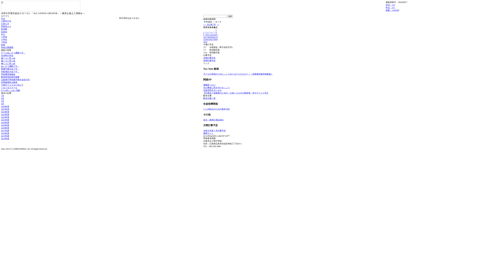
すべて (218, 22)
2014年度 (5, 139)
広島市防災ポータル (212, 90)
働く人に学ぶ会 (8, 58)
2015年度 (5, 136)
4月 (2, 104)
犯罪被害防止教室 (9, 82)
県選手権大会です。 (10, 69)
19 (210, 37)
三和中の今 (6, 21)
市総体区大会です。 (10, 72)
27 (212, 39)
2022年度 (5, 117)
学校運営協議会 (8, 74)
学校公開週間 (7, 47)
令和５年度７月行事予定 (214, 131)
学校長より (6, 26)
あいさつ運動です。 (10, 66)
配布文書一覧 (209, 98)
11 (208, 35)
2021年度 (5, 120)
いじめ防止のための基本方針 (216, 109)
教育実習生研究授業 (10, 77)
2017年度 (5, 131)
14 (215, 35)
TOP (3, 19)
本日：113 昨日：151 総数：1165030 (392, 7)
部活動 (4, 29)
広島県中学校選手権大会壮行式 (15, 80)
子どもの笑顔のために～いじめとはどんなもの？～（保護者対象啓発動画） (238, 74)
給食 (3, 45)
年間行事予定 (209, 61)
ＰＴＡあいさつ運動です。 (13, 53)
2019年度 (5, 125)
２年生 (4, 39)
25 (208, 39)
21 (215, 37)
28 (215, 39)
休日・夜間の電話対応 (213, 120)
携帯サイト (208, 133)
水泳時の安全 (7, 55)
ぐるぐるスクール (9, 88)
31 (206, 42)
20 (212, 37)
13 (212, 35)
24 (206, 39)
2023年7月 (211, 25)
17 (206, 37)
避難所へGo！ (209, 85)
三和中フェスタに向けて (12, 85)
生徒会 (4, 32)
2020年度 (5, 123)
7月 (2, 96)
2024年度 (5, 112)
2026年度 (5, 106)
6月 (2, 98)
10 (206, 35)
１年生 (4, 37)
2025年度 (5, 109)
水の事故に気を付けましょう (216, 88)
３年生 (4, 42)
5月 (2, 101)
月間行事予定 (209, 58)
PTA (3, 34)
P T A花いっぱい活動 (10, 90)
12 (210, 35)
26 (210, 39)
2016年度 (5, 133)
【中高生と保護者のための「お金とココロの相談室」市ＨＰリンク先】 (236, 93)
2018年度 (5, 128)
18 (208, 37)
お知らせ (5, 24)
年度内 (209, 22)
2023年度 (5, 114)
